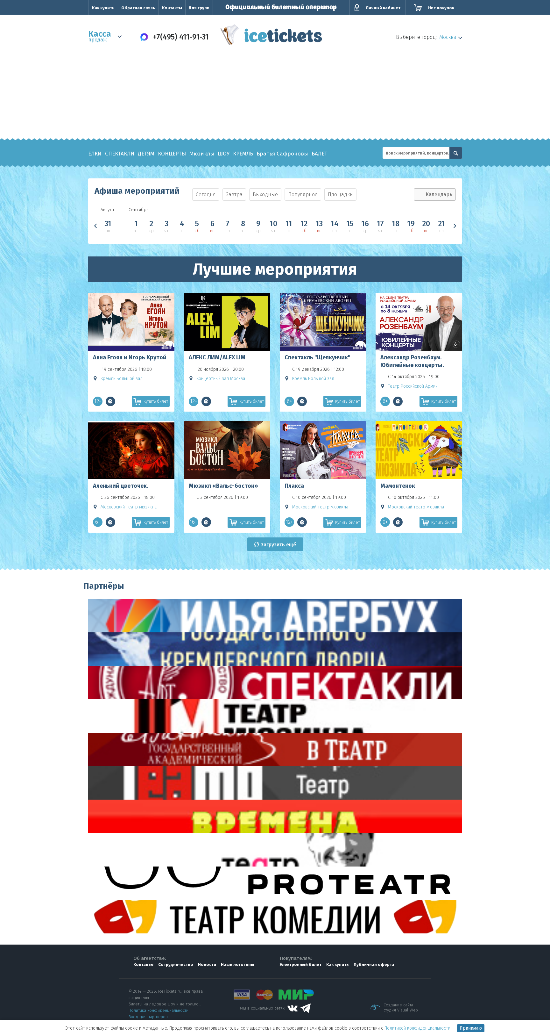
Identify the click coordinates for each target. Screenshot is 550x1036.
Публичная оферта (374, 964)
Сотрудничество (175, 964)
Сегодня (206, 194)
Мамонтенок (397, 485)
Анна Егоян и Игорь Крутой (129, 357)
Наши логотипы (237, 964)
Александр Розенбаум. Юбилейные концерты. (412, 361)
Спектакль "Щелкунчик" (317, 357)
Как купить (103, 7)
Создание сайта (398, 1005)
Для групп (199, 7)
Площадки (340, 194)
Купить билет (156, 401)
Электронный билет (300, 964)
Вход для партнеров (148, 1016)
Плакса (294, 485)
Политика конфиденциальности (158, 1010)
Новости (207, 964)
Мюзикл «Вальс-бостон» (223, 485)
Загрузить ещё (278, 545)
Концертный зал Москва (220, 378)
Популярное (303, 194)
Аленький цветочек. (120, 485)
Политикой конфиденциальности (417, 1028)
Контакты (172, 7)
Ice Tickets (271, 36)
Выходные (265, 194)
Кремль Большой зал (122, 378)
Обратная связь (138, 7)
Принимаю (471, 1028)
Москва (447, 37)
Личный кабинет (383, 7)
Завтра (234, 194)
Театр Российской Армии (413, 386)
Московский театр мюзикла (129, 507)
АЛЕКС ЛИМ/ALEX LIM (217, 357)
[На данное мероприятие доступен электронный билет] (110, 401)
